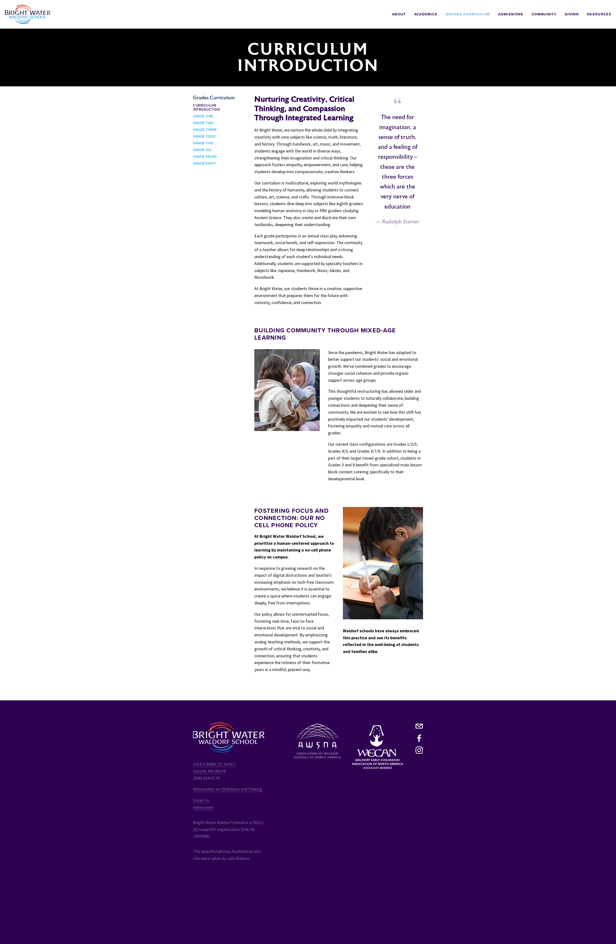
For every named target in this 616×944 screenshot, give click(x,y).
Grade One (203, 116)
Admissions (203, 807)
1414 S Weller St (207, 764)
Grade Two (203, 123)
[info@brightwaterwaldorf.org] (419, 726)
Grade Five (203, 143)
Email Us (201, 800)
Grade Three (205, 130)
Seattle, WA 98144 (209, 771)
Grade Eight (204, 163)
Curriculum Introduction (206, 107)
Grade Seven (205, 157)
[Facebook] (419, 738)
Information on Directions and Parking (227, 789)
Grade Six (202, 150)
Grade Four (204, 136)
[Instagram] (419, 750)
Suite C (229, 764)
